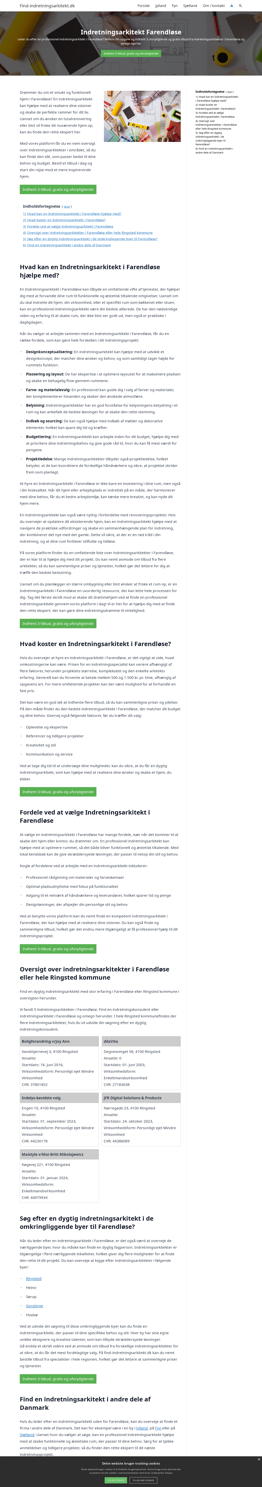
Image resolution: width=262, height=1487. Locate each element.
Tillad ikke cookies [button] (143, 1480)
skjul (67, 206)
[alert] (131, 1471)
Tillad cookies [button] (116, 1480)
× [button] (259, 1459)
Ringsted (34, 1278)
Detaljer (168, 1472)
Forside (144, 5)
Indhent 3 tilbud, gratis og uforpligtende (131, 53)
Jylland (160, 5)
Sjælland (190, 5)
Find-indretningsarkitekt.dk (47, 6)
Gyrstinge (34, 1305)
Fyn (175, 5)
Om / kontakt (214, 5)
